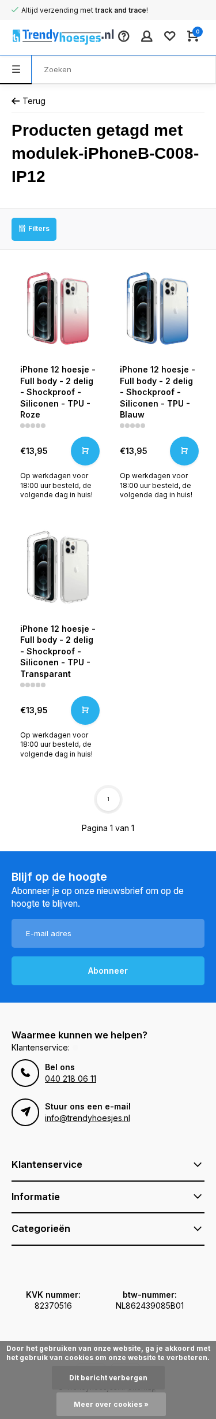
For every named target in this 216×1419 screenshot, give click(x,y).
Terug (34, 101)
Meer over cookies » (111, 1404)
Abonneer (108, 970)
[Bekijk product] (85, 451)
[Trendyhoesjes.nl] (46, 37)
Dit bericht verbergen (108, 1377)
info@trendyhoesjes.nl (87, 1118)
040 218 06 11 (70, 1078)
